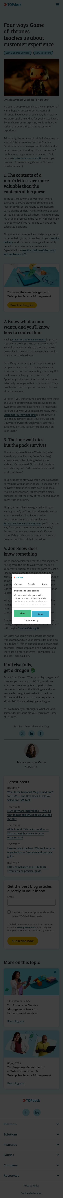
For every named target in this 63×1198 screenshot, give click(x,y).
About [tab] (45, 584)
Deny (40, 614)
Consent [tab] (18, 584)
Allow (22, 613)
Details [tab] (31, 584)
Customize (30, 620)
